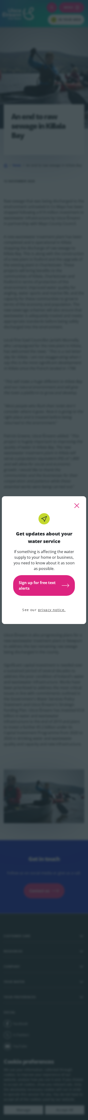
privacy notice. (52, 610)
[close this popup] (76, 505)
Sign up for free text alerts (37, 585)
